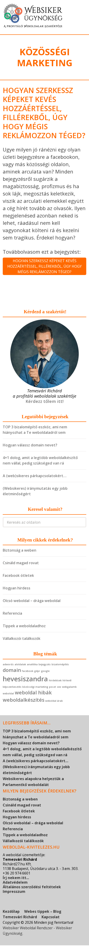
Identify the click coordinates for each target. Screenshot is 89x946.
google (45, 671)
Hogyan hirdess (16, 588)
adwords (8, 664)
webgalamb (69, 686)
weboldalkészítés (23, 699)
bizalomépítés (60, 664)
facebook (27, 671)
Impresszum (14, 891)
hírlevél (67, 680)
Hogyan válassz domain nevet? (30, 445)
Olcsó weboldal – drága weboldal (31, 600)
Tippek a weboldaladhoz (24, 625)
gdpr (37, 671)
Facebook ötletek (18, 575)
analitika (32, 664)
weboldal (8, 693)
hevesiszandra (25, 678)
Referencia (12, 613)
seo (59, 686)
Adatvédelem (15, 882)
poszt (52, 686)
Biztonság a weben (19, 550)
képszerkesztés (12, 686)
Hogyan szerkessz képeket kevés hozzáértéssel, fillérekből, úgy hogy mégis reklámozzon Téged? (44, 112)
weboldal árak (54, 700)
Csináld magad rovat (21, 562)
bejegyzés (45, 664)
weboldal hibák (33, 692)
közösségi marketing (35, 686)
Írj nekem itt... (16, 877)
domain (12, 670)
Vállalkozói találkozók (21, 638)
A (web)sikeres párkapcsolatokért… (34, 475)
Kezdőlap (11, 911)
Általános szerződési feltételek (32, 886)
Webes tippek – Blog (42, 911)
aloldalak (20, 664)
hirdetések (55, 680)
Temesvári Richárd (20, 916)
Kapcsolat (51, 916)
